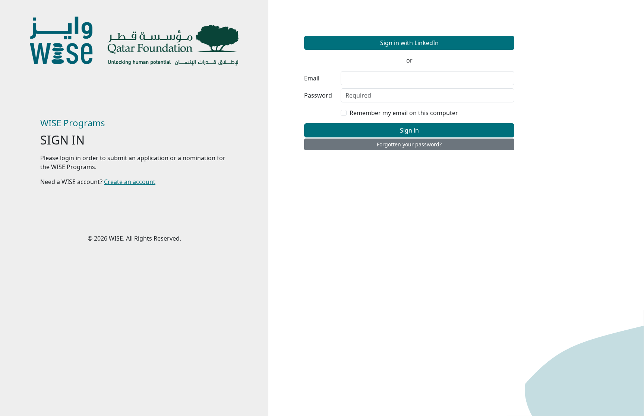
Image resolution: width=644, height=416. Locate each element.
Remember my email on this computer (404, 113)
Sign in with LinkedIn (409, 43)
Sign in (409, 130)
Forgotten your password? (409, 144)
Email (311, 78)
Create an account (129, 182)
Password (318, 95)
